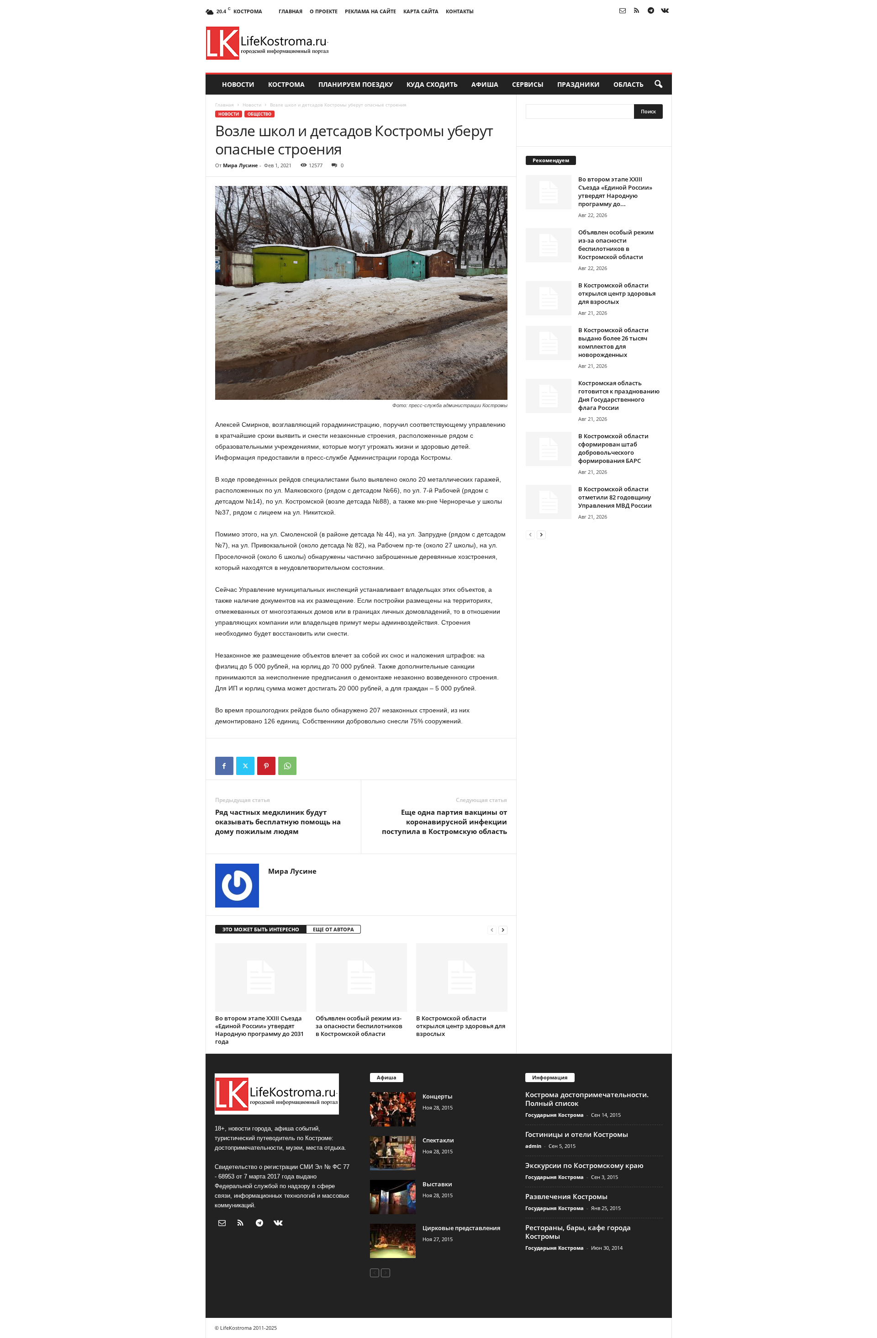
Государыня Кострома (554, 1114)
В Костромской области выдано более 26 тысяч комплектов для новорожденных (613, 342)
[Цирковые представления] (393, 1241)
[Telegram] (650, 11)
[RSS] (636, 11)
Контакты (460, 11)
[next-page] (502, 929)
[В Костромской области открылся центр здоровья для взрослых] (461, 977)
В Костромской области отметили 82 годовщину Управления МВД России (615, 497)
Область (628, 84)
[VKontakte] (665, 11)
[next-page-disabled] (385, 1272)
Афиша (484, 84)
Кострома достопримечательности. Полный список (587, 1099)
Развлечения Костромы (566, 1196)
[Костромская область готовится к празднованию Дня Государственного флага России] (548, 396)
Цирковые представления (461, 1228)
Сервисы (528, 84)
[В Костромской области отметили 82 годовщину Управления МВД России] (548, 502)
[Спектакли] (393, 1153)
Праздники (578, 84)
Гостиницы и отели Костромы (576, 1134)
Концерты (438, 1096)
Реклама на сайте (370, 11)
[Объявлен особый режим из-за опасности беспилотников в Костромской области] (361, 977)
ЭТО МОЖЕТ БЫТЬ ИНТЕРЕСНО (260, 929)
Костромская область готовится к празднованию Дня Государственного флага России (619, 395)
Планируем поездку (355, 84)
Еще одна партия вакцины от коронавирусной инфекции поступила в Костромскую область (444, 821)
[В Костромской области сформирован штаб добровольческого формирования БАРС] (548, 449)
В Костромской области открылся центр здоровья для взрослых (460, 1026)
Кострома (286, 84)
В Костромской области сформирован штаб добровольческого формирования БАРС (613, 448)
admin (533, 1145)
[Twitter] (245, 766)
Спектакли (438, 1140)
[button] (658, 84)
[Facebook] (224, 766)
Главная (290, 11)
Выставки (437, 1184)
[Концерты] (393, 1109)
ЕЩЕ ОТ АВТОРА (333, 929)
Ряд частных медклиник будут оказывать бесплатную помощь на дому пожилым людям (278, 821)
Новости (238, 84)
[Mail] (622, 11)
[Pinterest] (266, 766)
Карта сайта (420, 11)
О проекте (324, 11)
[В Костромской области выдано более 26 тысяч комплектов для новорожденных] (548, 343)
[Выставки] (393, 1197)
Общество (259, 114)
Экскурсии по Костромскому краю (584, 1165)
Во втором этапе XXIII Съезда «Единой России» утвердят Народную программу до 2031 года (259, 1030)
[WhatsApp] (287, 766)
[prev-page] (492, 929)
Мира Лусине (240, 165)
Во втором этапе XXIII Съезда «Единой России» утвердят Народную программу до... (615, 191)
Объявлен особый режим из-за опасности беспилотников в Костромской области (359, 1026)
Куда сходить (432, 84)
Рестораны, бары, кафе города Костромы (578, 1232)
